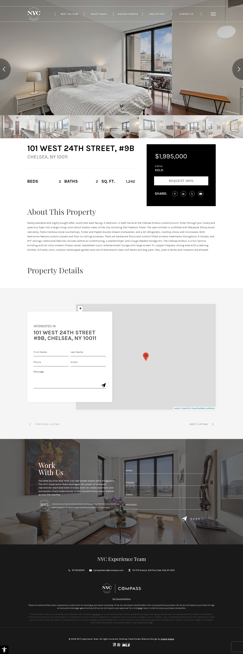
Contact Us (186, 14)
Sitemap (123, 639)
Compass (96, 614)
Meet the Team (69, 14)
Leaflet (177, 408)
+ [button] (80, 308)
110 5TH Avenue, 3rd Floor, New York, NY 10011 (153, 570)
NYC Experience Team (121, 558)
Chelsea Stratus (128, 14)
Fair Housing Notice (121, 599)
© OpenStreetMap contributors (202, 408)
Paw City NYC (157, 14)
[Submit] (103, 385)
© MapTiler (185, 408)
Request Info (181, 181)
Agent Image (167, 639)
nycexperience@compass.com (108, 570)
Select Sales (99, 14)
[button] (4, 649)
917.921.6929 (78, 570)
